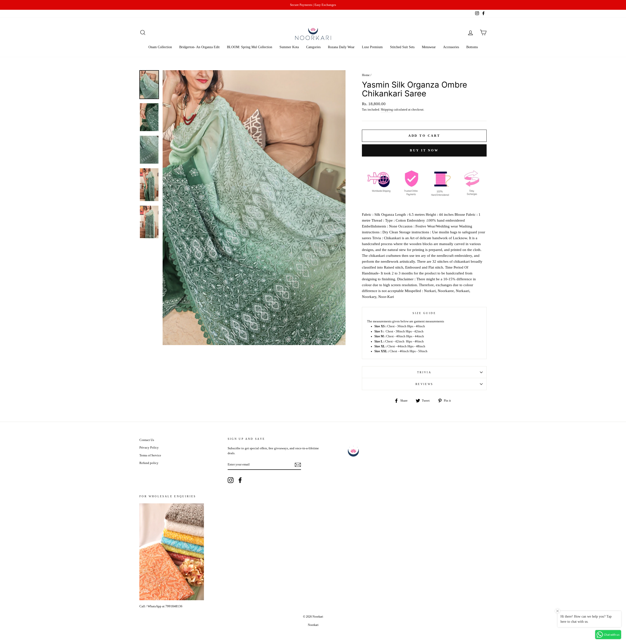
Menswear (429, 47)
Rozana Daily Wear (341, 47)
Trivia (424, 372)
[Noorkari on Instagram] (231, 480)
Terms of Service (150, 455)
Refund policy (148, 463)
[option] (313, 4)
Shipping (387, 109)
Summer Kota (289, 47)
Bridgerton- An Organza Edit (199, 47)
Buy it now (424, 150)
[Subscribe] (298, 465)
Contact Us (146, 440)
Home (366, 75)
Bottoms (472, 47)
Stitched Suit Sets (402, 47)
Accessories (451, 47)
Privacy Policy (149, 447)
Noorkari (313, 625)
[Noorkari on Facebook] (240, 480)
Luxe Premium (372, 47)
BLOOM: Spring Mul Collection (249, 47)
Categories (313, 47)
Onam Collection (160, 47)
